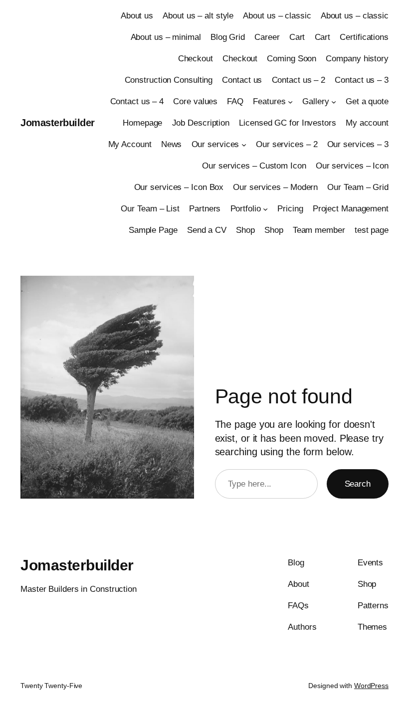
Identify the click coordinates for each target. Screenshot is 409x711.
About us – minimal (166, 37)
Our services (215, 144)
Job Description (201, 123)
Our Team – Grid (358, 187)
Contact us (242, 80)
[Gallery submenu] (333, 101)
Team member (319, 230)
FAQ (235, 101)
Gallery (315, 101)
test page (372, 230)
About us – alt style (198, 15)
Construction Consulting (169, 80)
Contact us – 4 (137, 101)
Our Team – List (150, 208)
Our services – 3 (358, 144)
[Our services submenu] (243, 144)
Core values (195, 101)
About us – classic (277, 15)
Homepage (142, 123)
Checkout (195, 58)
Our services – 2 (286, 144)
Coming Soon (291, 58)
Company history (357, 58)
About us (137, 15)
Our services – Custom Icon (254, 166)
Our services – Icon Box (179, 187)
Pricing (290, 208)
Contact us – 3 (362, 80)
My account (367, 123)
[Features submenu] (290, 101)
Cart (297, 37)
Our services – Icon (352, 166)
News (171, 144)
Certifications (364, 37)
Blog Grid (227, 37)
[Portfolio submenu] (265, 208)
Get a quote (367, 101)
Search (358, 484)
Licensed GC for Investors (287, 123)
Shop (245, 230)
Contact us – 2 (299, 80)
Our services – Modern (275, 187)
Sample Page (153, 230)
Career (266, 37)
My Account (130, 144)
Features (269, 101)
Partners (204, 208)
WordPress (371, 686)
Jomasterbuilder (57, 122)
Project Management (351, 208)
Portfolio (245, 208)
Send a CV (206, 230)
